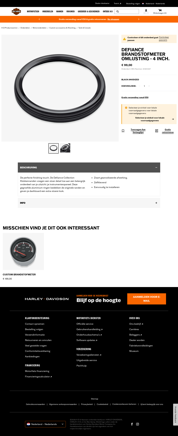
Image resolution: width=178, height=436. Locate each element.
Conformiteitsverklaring (37, 351)
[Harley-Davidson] (48, 299)
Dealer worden (137, 340)
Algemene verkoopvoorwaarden (63, 404)
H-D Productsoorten (9, 28)
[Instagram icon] (137, 424)
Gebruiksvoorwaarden (35, 404)
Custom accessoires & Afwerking (62, 28)
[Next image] (113, 88)
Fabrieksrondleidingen (141, 345)
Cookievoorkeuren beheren (124, 404)
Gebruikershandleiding (88, 329)
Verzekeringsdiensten (87, 354)
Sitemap (94, 399)
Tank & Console (84, 28)
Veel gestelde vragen (36, 345)
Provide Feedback (175, 414)
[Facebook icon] (132, 424)
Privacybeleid (87, 404)
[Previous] (39, 19)
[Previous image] (7, 88)
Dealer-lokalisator (102, 3)
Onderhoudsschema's (88, 334)
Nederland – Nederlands (155, 4)
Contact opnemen (34, 323)
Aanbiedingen (32, 356)
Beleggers (134, 334)
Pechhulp (81, 365)
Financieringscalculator (37, 376)
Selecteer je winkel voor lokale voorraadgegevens (149, 119)
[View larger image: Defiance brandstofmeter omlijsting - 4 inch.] (60, 88)
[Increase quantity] (149, 86)
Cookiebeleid (102, 404)
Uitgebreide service (86, 360)
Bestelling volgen (133, 4)
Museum (134, 351)
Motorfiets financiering (37, 371)
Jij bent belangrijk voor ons (151, 404)
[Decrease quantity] (139, 86)
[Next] (138, 19)
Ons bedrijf (135, 323)
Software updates (85, 340)
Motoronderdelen (39, 28)
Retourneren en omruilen (38, 340)
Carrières (134, 329)
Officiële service (84, 323)
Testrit (116, 3)
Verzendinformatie (35, 334)
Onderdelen (25, 28)
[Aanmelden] (146, 11)
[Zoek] (126, 11)
